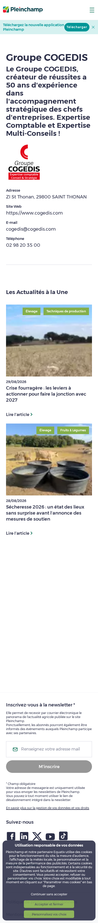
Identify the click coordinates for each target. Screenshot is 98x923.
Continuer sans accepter (49, 894)
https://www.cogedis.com (34, 213)
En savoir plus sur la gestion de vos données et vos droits (47, 808)
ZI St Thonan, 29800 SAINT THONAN (46, 197)
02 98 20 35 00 (23, 245)
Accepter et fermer (49, 904)
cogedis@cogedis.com (31, 229)
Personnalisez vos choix (49, 914)
